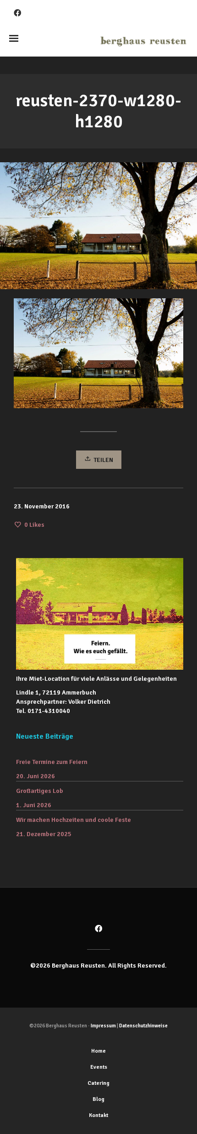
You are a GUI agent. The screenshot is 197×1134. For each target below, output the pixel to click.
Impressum (103, 1026)
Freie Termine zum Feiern (52, 762)
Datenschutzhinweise (143, 1026)
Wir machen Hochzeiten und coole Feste (73, 820)
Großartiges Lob (39, 791)
